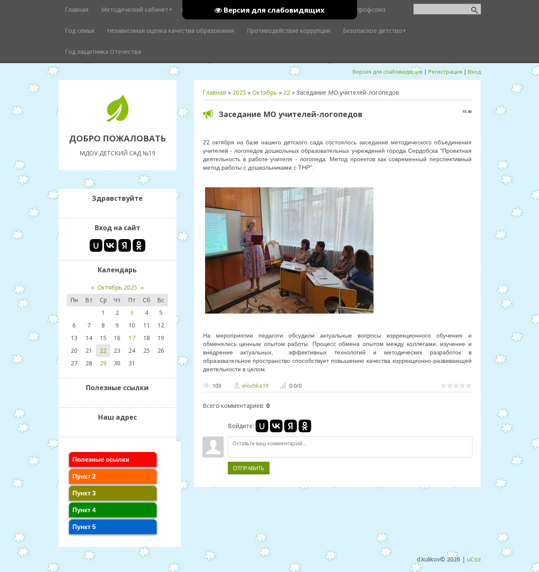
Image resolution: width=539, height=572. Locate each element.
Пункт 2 (84, 476)
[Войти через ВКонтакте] (276, 426)
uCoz (474, 559)
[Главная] (117, 119)
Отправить (248, 468)
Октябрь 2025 (117, 287)
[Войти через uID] (262, 426)
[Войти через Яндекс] (290, 426)
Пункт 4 (84, 509)
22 (286, 92)
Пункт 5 (84, 526)
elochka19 (255, 385)
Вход (474, 71)
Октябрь (264, 92)
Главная (214, 92)
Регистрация (445, 71)
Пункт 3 (84, 493)
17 (131, 338)
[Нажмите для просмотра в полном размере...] (289, 313)
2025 (239, 92)
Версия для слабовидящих (387, 71)
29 (103, 363)
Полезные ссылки (100, 459)
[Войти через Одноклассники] (305, 426)
